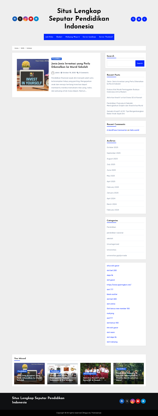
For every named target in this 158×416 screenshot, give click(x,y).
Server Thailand (106, 37)
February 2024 (113, 210)
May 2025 (111, 176)
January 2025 (112, 193)
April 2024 (111, 198)
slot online (111, 304)
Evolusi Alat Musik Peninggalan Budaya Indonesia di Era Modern (61, 378)
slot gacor (111, 280)
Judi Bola (49, 37)
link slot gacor (112, 328)
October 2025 (112, 147)
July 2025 (111, 164)
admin (57, 73)
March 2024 (112, 204)
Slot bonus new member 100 (118, 309)
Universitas (111, 250)
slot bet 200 (112, 270)
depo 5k (110, 275)
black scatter (112, 294)
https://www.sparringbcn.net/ (119, 285)
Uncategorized (113, 244)
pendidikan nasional (115, 233)
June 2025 (111, 170)
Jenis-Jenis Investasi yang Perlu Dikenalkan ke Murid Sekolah (29, 378)
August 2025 (112, 159)
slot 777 (110, 289)
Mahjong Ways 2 (72, 37)
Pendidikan (56, 59)
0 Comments (84, 73)
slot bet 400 (112, 299)
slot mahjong (112, 342)
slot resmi (111, 332)
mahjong (110, 313)
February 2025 (113, 187)
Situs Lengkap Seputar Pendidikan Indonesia (79, 19)
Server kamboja (89, 37)
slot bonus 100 (113, 323)
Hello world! (134, 130)
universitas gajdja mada (117, 256)
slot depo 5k (112, 337)
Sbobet (59, 37)
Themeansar (96, 413)
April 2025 (111, 181)
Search (110, 56)
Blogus (85, 413)
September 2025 (114, 153)
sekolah (110, 238)
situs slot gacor (113, 266)
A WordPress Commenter (117, 130)
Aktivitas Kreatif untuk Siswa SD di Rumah (124, 98)
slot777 (110, 318)
